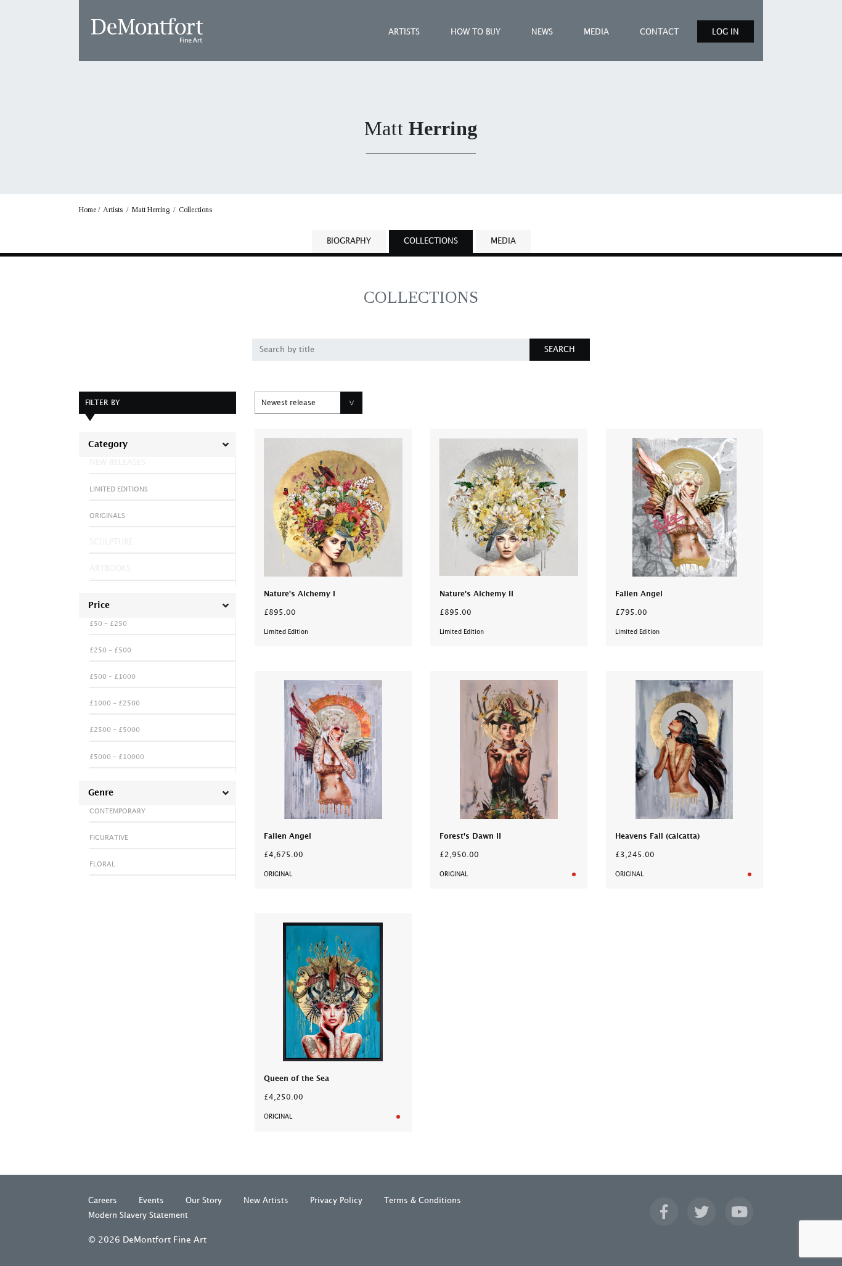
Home (87, 209)
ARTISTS (404, 32)
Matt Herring (151, 209)
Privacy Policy (336, 1200)
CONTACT (659, 32)
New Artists (265, 1200)
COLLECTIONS (431, 241)
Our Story (204, 1200)
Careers (102, 1200)
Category (108, 444)
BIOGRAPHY (349, 241)
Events (151, 1200)
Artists (113, 209)
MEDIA (596, 32)
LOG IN (725, 32)
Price (99, 605)
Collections (195, 209)
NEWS (542, 32)
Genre (100, 793)
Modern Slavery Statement (138, 1215)
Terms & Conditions (422, 1200)
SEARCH (559, 349)
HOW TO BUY (476, 32)
